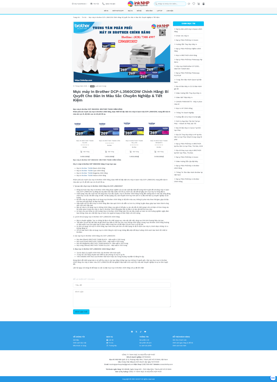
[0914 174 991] (103, 3)
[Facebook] (132, 332)
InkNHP (138, 379)
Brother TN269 (87, 168)
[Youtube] (145, 332)
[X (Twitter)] (136, 332)
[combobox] (170, 4)
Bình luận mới (81, 312)
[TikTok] (140, 332)
